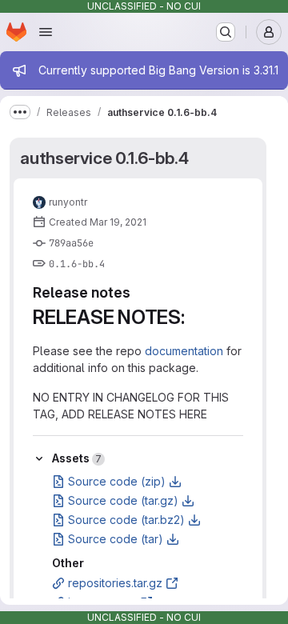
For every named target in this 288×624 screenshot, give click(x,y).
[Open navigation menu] (45, 32)
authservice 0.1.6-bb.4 (104, 158)
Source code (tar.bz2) (126, 519)
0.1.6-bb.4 (77, 264)
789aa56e (71, 243)
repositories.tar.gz (115, 583)
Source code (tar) (115, 539)
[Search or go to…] (225, 32)
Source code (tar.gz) (123, 500)
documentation (184, 351)
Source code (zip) (117, 481)
